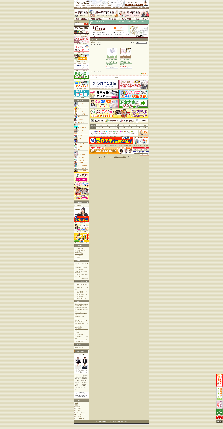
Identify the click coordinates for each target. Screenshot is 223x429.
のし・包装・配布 (82, 168)
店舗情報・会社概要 (80, 250)
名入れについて (100, 145)
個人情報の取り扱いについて (103, 421)
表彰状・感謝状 (82, 170)
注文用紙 (136, 149)
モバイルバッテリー (80, 412)
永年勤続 (77, 410)
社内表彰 (77, 332)
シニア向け (81, 111)
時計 (79, 106)
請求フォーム (80, 260)
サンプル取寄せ (79, 269)
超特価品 (80, 162)
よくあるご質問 (139, 7)
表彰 (76, 403)
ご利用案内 (113, 7)
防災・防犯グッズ (82, 127)
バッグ (80, 149)
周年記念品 (78, 408)
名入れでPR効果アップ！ (81, 242)
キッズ (80, 135)
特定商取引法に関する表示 (120, 421)
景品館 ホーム (80, 7)
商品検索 (76, 22)
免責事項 (77, 258)
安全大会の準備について (81, 307)
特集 (78, 301)
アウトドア (81, 141)
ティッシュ (81, 152)
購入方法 (126, 145)
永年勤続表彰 (78, 327)
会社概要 (92, 145)
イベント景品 (81, 143)
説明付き (93, 42)
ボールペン (81, 122)
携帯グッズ (81, 157)
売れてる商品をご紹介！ (81, 222)
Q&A (147, 145)
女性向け (80, 119)
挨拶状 (128, 21)
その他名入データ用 (80, 298)
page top (144, 73)
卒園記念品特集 (79, 334)
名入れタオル (81, 160)
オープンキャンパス (80, 418)
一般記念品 (81, 103)
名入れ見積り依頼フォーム (141, 153)
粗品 (79, 108)
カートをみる (90, 7)
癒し (79, 125)
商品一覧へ (83, 15)
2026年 (78, 344)
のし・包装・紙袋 (81, 231)
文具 (79, 116)
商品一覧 (85, 43)
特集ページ (78, 43)
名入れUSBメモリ (81, 88)
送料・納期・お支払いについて (137, 145)
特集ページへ (100, 15)
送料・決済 (121, 7)
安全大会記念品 (81, 79)
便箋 (116, 77)
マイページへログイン (101, 7)
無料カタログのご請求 (81, 267)
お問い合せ (129, 7)
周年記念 (134, 21)
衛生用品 (80, 130)
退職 (76, 405)
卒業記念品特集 (79, 347)
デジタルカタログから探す (81, 34)
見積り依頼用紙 (144, 149)
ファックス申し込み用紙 (81, 278)
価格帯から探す (81, 52)
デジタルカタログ (79, 248)
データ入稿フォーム (82, 281)
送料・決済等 (78, 252)
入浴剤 (80, 146)
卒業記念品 (78, 406)
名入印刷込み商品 (82, 165)
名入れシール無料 (81, 61)
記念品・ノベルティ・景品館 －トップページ (101, 21)
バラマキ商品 (81, 114)
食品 (79, 138)
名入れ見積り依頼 (79, 205)
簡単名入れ (81, 97)
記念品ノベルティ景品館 (120, 157)
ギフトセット (81, 154)
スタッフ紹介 (78, 256)
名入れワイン (78, 416)
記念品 (93, 131)
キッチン (80, 133)
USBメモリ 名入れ (80, 414)
